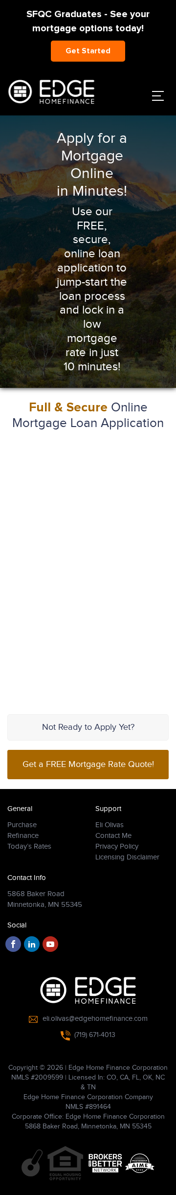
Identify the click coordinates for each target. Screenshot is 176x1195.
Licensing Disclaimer (127, 857)
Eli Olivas (109, 825)
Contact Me (113, 836)
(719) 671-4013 (94, 1035)
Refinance (23, 836)
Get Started (88, 51)
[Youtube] (50, 944)
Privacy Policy (116, 846)
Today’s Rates (29, 846)
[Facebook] (13, 944)
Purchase (22, 825)
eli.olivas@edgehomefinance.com (95, 1019)
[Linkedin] (32, 944)
